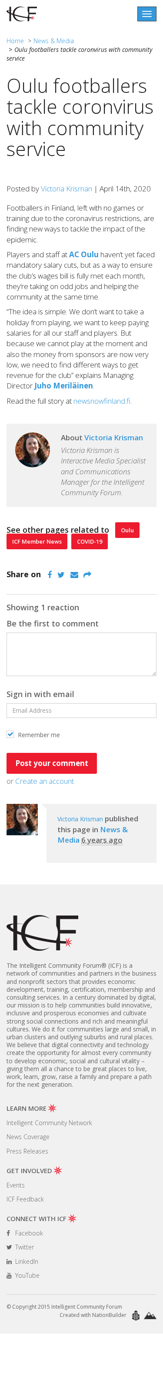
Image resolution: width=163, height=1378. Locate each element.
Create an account (44, 781)
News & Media (53, 41)
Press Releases (27, 1151)
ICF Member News (37, 541)
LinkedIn (25, 1261)
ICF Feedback (25, 1199)
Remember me (38, 735)
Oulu (127, 530)
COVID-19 (89, 541)
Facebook (28, 1233)
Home (15, 41)
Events (16, 1185)
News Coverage (28, 1137)
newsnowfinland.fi (101, 401)
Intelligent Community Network (49, 1123)
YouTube (26, 1275)
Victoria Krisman (66, 189)
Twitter (23, 1247)
